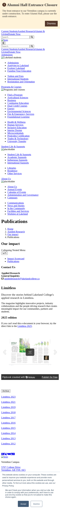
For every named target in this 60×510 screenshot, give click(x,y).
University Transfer (16, 141)
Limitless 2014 (8, 433)
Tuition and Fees (15, 76)
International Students (17, 79)
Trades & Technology (17, 138)
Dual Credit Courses (17, 106)
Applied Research (26, 31)
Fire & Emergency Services (20, 114)
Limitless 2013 (8, 438)
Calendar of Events (16, 192)
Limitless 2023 (8, 397)
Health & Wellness (16, 122)
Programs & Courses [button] (11, 87)
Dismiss (51, 23)
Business (11, 100)
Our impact (12, 234)
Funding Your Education (19, 71)
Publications (13, 261)
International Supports (18, 162)
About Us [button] (6, 178)
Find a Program (14, 95)
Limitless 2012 (8, 443)
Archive (5, 391)
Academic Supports (16, 157)
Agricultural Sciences (17, 97)
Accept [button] (23, 503)
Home (10, 229)
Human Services (15, 125)
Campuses (12, 197)
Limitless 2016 (8, 423)
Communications (15, 203)
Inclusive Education (17, 127)
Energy (10, 108)
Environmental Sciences (19, 111)
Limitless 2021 (8, 402)
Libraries (11, 168)
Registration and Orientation (21, 81)
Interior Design (14, 130)
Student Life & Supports (19, 154)
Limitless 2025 (25, 326)
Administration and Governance (22, 195)
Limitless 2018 (8, 412)
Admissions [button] (7, 54)
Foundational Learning (18, 117)
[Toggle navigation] (3, 43)
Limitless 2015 (8, 428)
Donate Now (14, 34)
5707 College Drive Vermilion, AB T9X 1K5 (13, 468)
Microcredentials (15, 133)
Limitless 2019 (8, 407)
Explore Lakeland (16, 68)
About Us (12, 186)
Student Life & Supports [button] (13, 146)
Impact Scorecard (15, 258)
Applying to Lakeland (18, 65)
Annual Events (14, 189)
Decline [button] (36, 503)
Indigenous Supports (17, 160)
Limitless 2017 (8, 417)
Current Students (9, 31)
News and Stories (15, 205)
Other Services (14, 173)
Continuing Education (18, 103)
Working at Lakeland (17, 214)
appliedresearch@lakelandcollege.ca (22, 278)
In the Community (16, 208)
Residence (12, 170)
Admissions (13, 62)
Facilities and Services (18, 211)
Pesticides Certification (18, 136)
